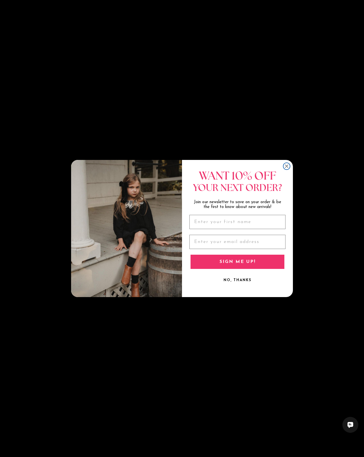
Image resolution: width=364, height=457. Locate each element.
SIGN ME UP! (238, 262)
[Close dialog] (286, 166)
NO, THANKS (237, 280)
